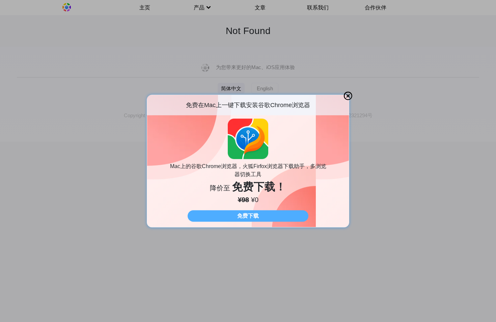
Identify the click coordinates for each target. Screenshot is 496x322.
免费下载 (248, 216)
